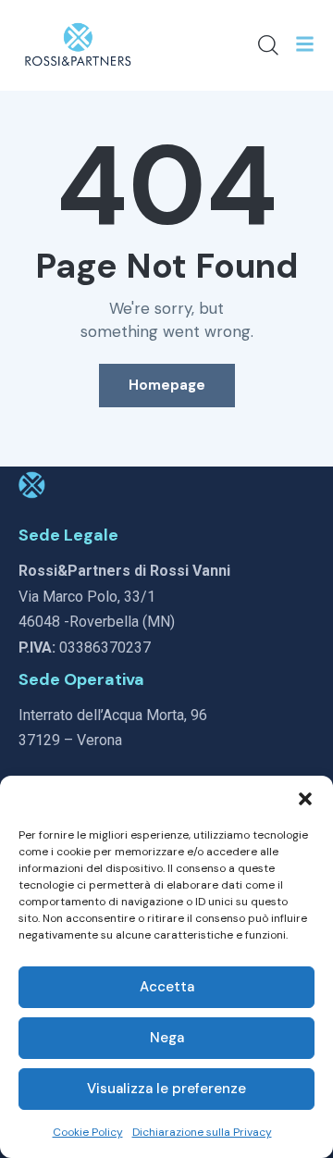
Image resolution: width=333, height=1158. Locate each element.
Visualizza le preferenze (166, 1088)
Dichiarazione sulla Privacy (202, 1132)
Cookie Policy (88, 1132)
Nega (167, 1037)
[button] (305, 799)
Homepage (167, 385)
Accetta (167, 986)
